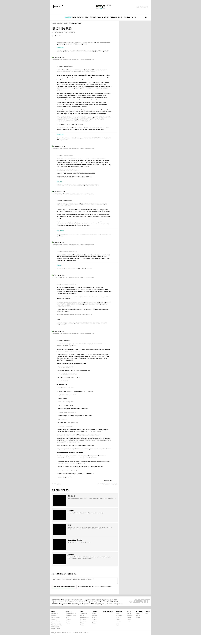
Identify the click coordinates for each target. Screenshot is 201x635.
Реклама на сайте (61, 633)
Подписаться (57, 6)
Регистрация (144, 7)
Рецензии (118, 621)
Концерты (80, 17)
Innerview (68, 17)
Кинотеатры (54, 613)
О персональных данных (113, 604)
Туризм (134, 17)
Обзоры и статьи (55, 628)
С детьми (127, 17)
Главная (54, 23)
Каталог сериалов (56, 623)
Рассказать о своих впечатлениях (64, 586)
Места (129, 613)
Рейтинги (53, 615)
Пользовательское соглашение (81, 633)
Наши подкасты (103, 17)
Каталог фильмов (55, 621)
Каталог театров (84, 617)
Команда (53, 633)
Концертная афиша (71, 613)
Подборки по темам (56, 624)
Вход (137, 7)
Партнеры (69, 633)
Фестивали (68, 619)
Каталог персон (55, 626)
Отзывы (118, 619)
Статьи (65, 23)
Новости (118, 624)
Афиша (138, 613)
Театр (86, 17)
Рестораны (113, 17)
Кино (74, 17)
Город (120, 17)
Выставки (93, 17)
